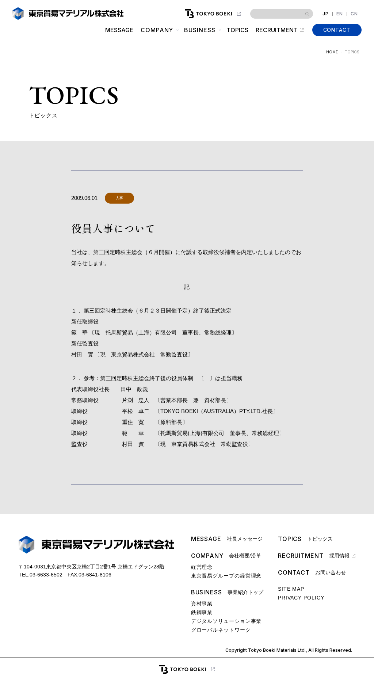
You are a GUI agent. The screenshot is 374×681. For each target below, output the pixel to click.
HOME (332, 52)
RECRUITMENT (277, 30)
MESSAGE (119, 30)
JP (326, 14)
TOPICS (237, 30)
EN (339, 14)
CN (354, 14)
